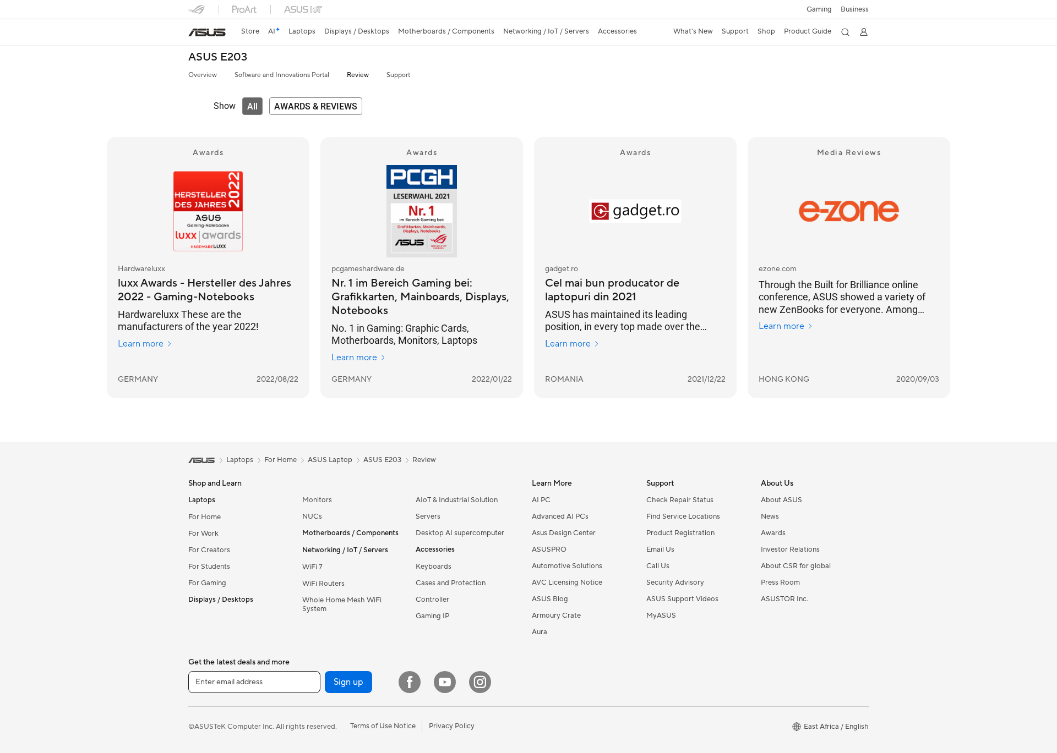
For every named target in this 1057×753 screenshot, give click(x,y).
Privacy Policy (452, 726)
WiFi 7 (312, 567)
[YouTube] (445, 682)
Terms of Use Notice (383, 726)
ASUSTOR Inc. (784, 599)
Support (398, 75)
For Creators (209, 550)
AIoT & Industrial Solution (457, 500)
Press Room (780, 582)
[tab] (252, 106)
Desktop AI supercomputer (460, 533)
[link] (207, 32)
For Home (204, 517)
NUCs (312, 516)
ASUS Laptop (330, 459)
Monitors (317, 500)
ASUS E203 (217, 57)
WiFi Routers (323, 583)
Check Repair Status (679, 500)
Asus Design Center (564, 533)
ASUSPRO (549, 549)
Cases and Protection (451, 583)
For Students (209, 566)
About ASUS (781, 500)
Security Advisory (675, 582)
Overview (202, 75)
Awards (773, 533)
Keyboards (433, 566)
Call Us (657, 566)
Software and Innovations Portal (282, 75)
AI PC (541, 500)
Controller (432, 599)
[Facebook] (410, 682)
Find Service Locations (683, 516)
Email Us (660, 549)
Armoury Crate (556, 615)
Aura (539, 632)
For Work (203, 533)
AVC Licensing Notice (567, 582)
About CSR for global (796, 566)
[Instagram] (480, 682)
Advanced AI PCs (560, 516)
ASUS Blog (550, 599)
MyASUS (661, 615)
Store (250, 31)
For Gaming (207, 583)
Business (855, 9)
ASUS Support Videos (682, 599)
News (770, 516)
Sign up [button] (348, 682)
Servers (428, 516)
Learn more (141, 343)
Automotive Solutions (567, 566)
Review (358, 75)
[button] (819, 9)
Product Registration (680, 533)
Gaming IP (432, 616)
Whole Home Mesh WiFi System (342, 604)
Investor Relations (790, 549)
